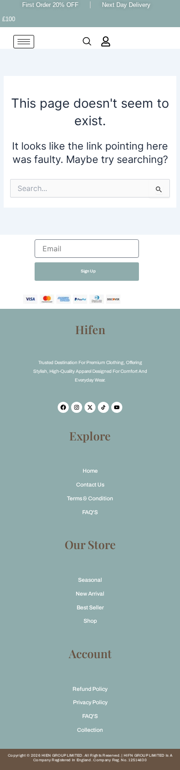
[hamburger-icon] (23, 41)
